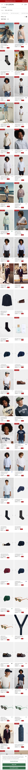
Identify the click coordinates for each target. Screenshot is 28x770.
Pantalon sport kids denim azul (5, 204)
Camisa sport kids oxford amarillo (4, 151)
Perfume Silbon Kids (19, 338)
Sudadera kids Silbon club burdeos (18, 205)
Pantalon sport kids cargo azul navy (19, 98)
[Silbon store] (8, 4)
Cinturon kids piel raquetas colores (19, 312)
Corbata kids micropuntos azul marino (19, 582)
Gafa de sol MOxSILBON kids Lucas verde (18, 718)
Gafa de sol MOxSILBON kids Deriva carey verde (5, 718)
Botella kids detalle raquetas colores (19, 745)
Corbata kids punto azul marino (19, 555)
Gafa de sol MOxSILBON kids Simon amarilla (4, 637)
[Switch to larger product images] (24, 16)
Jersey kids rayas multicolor (18, 72)
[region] (14, 762)
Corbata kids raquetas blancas (5, 365)
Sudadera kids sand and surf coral (19, 45)
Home (2, 10)
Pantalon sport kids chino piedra (19, 125)
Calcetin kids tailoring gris (18, 527)
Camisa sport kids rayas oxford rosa (5, 177)
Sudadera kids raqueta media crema (4, 418)
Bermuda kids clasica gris (18, 285)
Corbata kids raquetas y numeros (19, 365)
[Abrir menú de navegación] (2, 4)
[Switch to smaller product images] (26, 16)
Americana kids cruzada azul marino (4, 312)
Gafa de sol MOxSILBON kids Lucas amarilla (18, 610)
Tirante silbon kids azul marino (19, 637)
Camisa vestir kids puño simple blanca (5, 259)
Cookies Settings (14, 761)
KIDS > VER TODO (8, 10)
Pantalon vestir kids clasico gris (5, 285)
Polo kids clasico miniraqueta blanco (5, 392)
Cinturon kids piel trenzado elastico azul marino (5, 555)
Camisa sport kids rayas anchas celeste (19, 177)
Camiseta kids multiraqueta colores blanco (18, 232)
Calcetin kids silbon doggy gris (5, 72)
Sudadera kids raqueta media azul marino (19, 418)
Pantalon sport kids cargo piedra (5, 125)
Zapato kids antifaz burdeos (19, 664)
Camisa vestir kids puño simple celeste (19, 259)
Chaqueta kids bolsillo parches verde (4, 45)
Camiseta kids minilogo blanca (4, 690)
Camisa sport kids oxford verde (19, 151)
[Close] (25, 756)
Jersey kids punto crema (4, 98)
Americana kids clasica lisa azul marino (4, 745)
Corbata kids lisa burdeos (4, 582)
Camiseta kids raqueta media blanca (4, 445)
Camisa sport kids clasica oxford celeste (4, 473)
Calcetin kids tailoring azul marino (4, 527)
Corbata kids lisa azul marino (18, 500)
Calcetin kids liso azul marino (4, 339)
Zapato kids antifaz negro (5, 664)
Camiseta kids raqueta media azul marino (19, 445)
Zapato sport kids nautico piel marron (19, 392)
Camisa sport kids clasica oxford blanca (4, 500)
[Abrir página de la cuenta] (22, 4)
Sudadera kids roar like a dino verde (5, 232)
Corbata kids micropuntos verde (5, 609)
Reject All (14, 764)
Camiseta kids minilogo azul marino (18, 691)
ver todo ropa (5, 13)
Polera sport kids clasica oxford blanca (19, 473)
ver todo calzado (15, 13)
